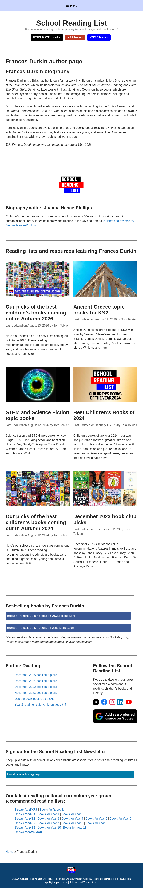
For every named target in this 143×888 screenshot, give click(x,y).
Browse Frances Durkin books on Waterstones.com (40, 627)
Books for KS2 (25, 818)
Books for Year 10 (49, 827)
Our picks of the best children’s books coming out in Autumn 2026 (36, 313)
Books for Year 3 (48, 818)
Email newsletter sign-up (23, 774)
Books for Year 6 (120, 818)
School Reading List (71, 23)
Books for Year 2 (72, 814)
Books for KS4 (25, 827)
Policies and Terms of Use (83, 882)
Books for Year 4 (72, 818)
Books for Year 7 (48, 823)
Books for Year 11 (74, 827)
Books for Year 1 (48, 814)
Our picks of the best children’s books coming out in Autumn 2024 (36, 522)
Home (10, 851)
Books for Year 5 (96, 818)
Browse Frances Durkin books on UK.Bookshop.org (41, 615)
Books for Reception (52, 809)
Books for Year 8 (72, 823)
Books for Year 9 (96, 823)
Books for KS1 (25, 814)
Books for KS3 (25, 823)
